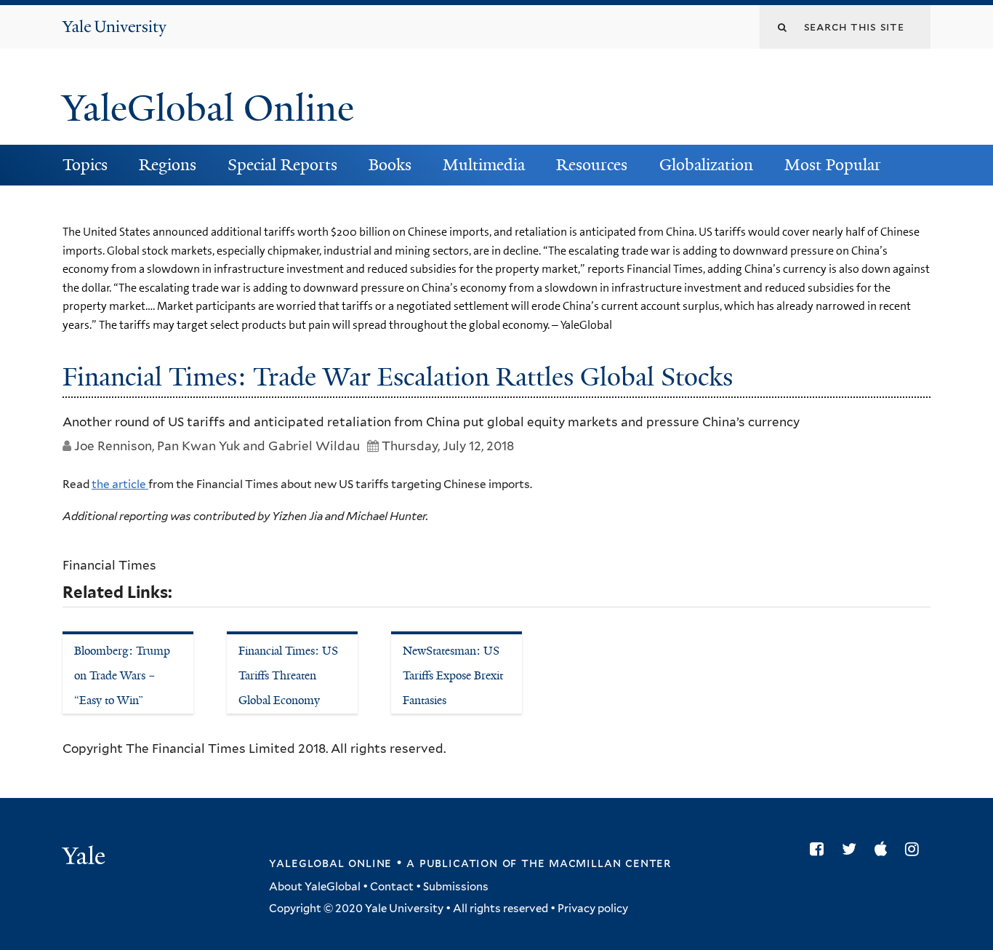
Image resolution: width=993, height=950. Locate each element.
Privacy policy (593, 908)
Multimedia (484, 164)
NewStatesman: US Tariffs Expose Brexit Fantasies (453, 675)
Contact (392, 886)
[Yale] (86, 858)
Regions (167, 164)
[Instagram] (915, 849)
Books (390, 164)
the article (120, 484)
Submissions (456, 886)
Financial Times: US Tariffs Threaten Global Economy (288, 675)
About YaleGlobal (315, 886)
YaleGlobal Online (208, 108)
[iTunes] (884, 849)
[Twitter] (853, 849)
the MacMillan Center (596, 862)
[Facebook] (820, 849)
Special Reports (282, 164)
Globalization (706, 164)
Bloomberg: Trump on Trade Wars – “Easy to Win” (122, 675)
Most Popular (832, 164)
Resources (591, 164)
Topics (85, 164)
